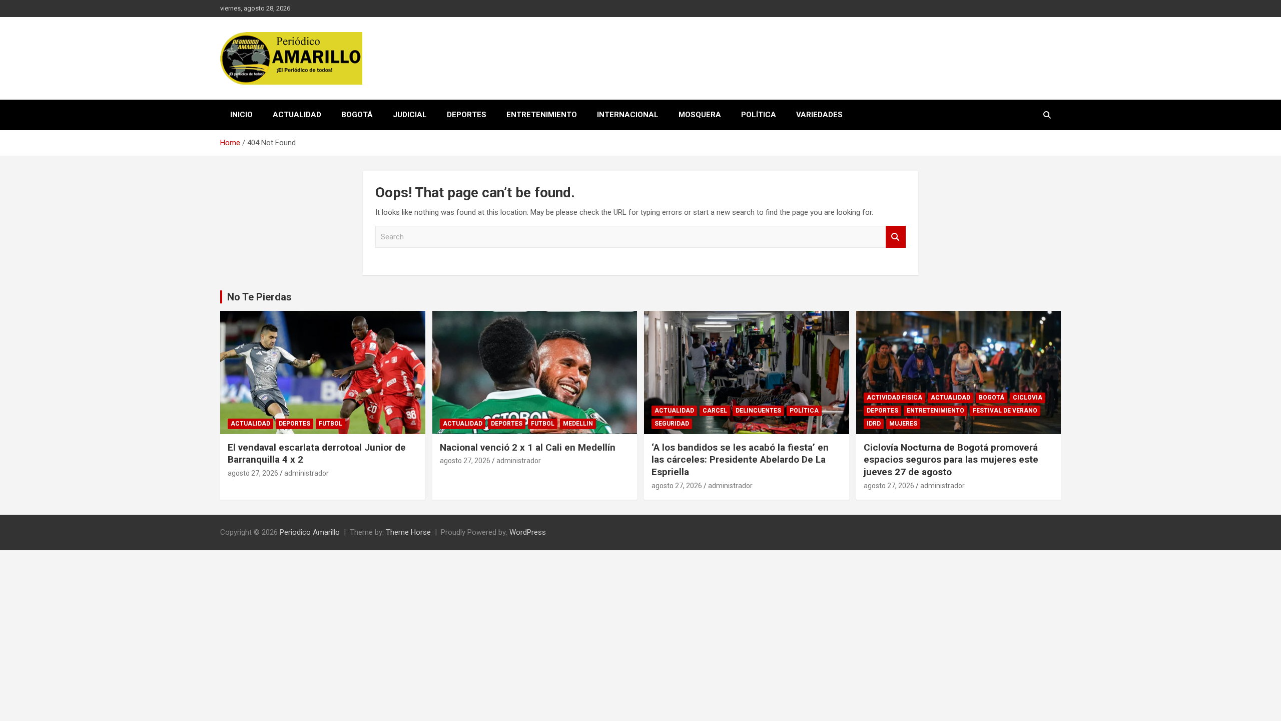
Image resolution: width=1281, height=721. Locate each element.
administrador (306, 473)
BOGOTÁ (357, 114)
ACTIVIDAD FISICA (894, 397)
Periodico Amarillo (310, 532)
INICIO (241, 114)
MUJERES (903, 423)
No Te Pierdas (259, 297)
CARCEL (715, 410)
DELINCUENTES (758, 410)
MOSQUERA (700, 114)
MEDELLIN (578, 423)
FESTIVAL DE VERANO (1005, 410)
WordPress (527, 532)
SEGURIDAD (672, 423)
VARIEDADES (819, 114)
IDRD (874, 423)
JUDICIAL (410, 114)
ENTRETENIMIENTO (541, 114)
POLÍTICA (758, 114)
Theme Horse (408, 532)
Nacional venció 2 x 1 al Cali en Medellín (527, 447)
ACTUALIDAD (297, 114)
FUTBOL (330, 423)
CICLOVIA (1027, 397)
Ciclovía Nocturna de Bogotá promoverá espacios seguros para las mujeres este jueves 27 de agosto (951, 460)
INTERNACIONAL (628, 114)
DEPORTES (466, 114)
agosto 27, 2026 (253, 473)
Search (896, 237)
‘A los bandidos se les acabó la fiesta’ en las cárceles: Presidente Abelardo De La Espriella (740, 460)
